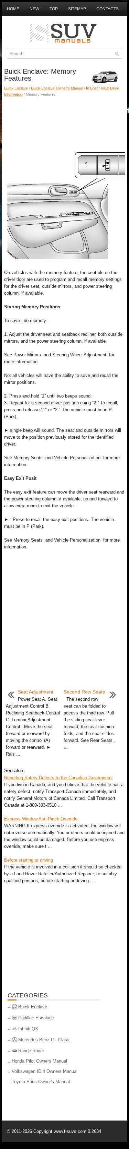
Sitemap (77, 9)
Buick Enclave (16, 88)
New (34, 9)
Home (13, 9)
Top (54, 9)
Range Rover (31, 1050)
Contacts (107, 9)
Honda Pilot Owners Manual (39, 1061)
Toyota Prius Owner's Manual (41, 1081)
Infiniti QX (28, 1028)
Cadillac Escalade (36, 1017)
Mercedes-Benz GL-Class (43, 1039)
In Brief (92, 88)
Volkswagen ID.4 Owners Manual (44, 1071)
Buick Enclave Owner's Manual (57, 88)
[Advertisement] (64, 121)
